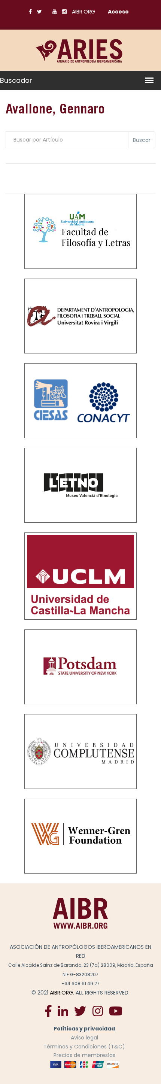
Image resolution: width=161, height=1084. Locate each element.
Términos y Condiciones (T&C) (84, 1046)
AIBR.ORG (83, 11)
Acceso (118, 11)
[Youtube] (115, 1010)
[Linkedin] (63, 1010)
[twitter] (80, 1010)
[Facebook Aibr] (48, 1010)
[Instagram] (97, 1010)
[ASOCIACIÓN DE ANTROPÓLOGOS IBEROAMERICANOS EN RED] (80, 913)
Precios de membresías (84, 1055)
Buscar (142, 140)
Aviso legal (84, 1037)
